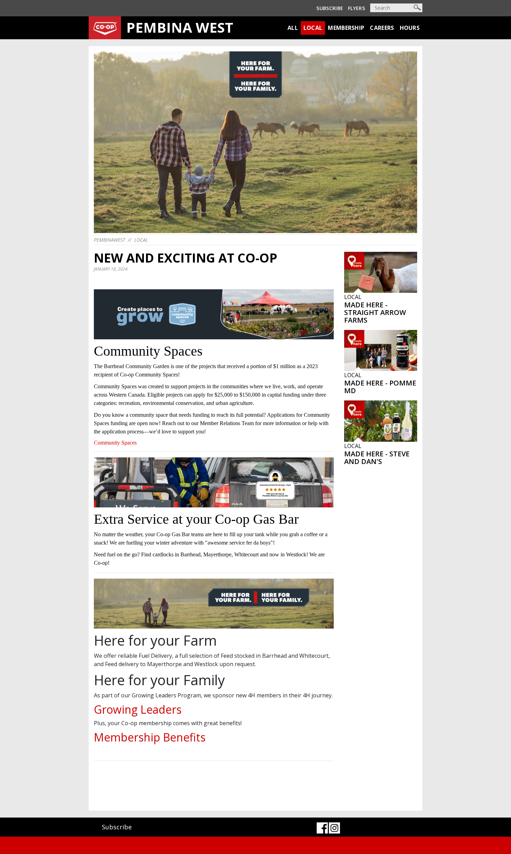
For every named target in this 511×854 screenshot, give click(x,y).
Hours (410, 28)
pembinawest (109, 240)
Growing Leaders (137, 709)
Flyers (356, 8)
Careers (382, 28)
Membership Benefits (149, 737)
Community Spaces (115, 443)
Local (313, 28)
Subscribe (329, 8)
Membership (346, 28)
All (292, 28)
